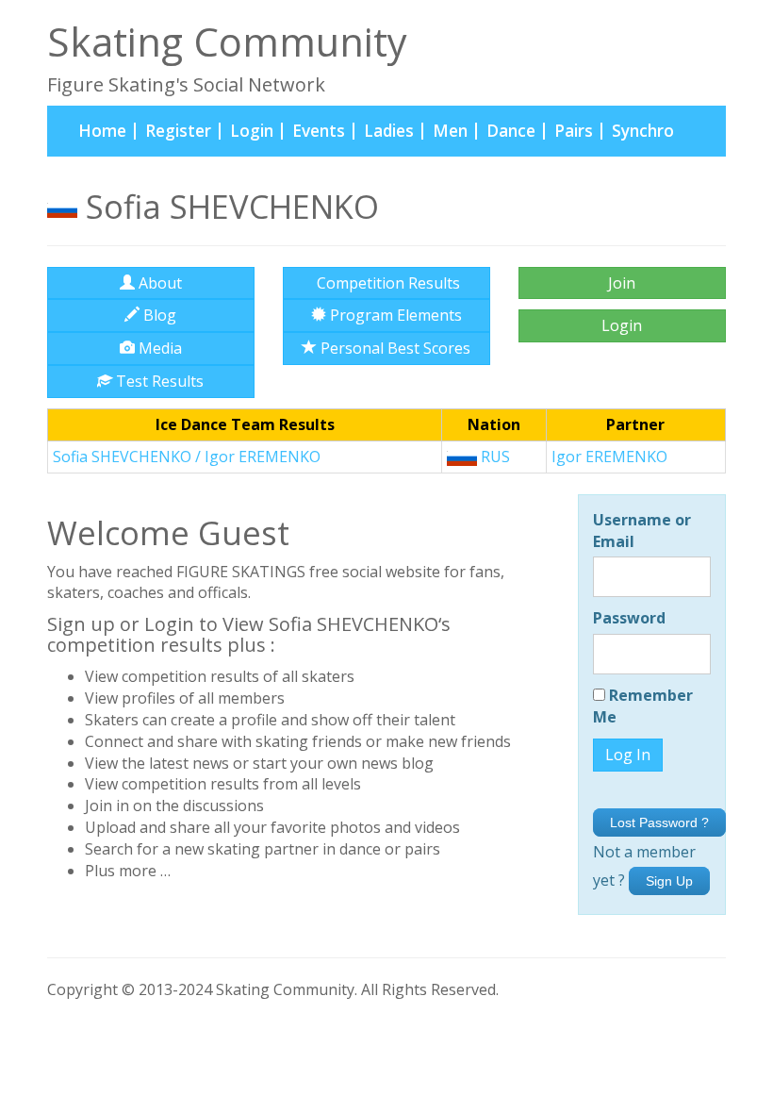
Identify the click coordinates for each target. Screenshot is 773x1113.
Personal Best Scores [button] (393, 348)
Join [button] (621, 283)
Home (107, 130)
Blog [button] (158, 315)
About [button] (158, 283)
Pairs (573, 130)
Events (318, 130)
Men (450, 130)
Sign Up (669, 881)
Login (251, 130)
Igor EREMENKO (609, 456)
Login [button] (621, 325)
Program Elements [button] (394, 315)
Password (629, 617)
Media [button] (158, 348)
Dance (510, 130)
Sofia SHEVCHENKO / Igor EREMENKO (187, 456)
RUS (493, 456)
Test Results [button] (158, 381)
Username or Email (642, 530)
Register (178, 130)
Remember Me (643, 706)
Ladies (389, 130)
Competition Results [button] (386, 283)
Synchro (643, 130)
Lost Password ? (659, 822)
